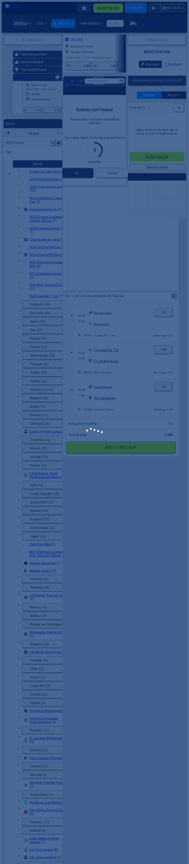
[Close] (174, 418)
